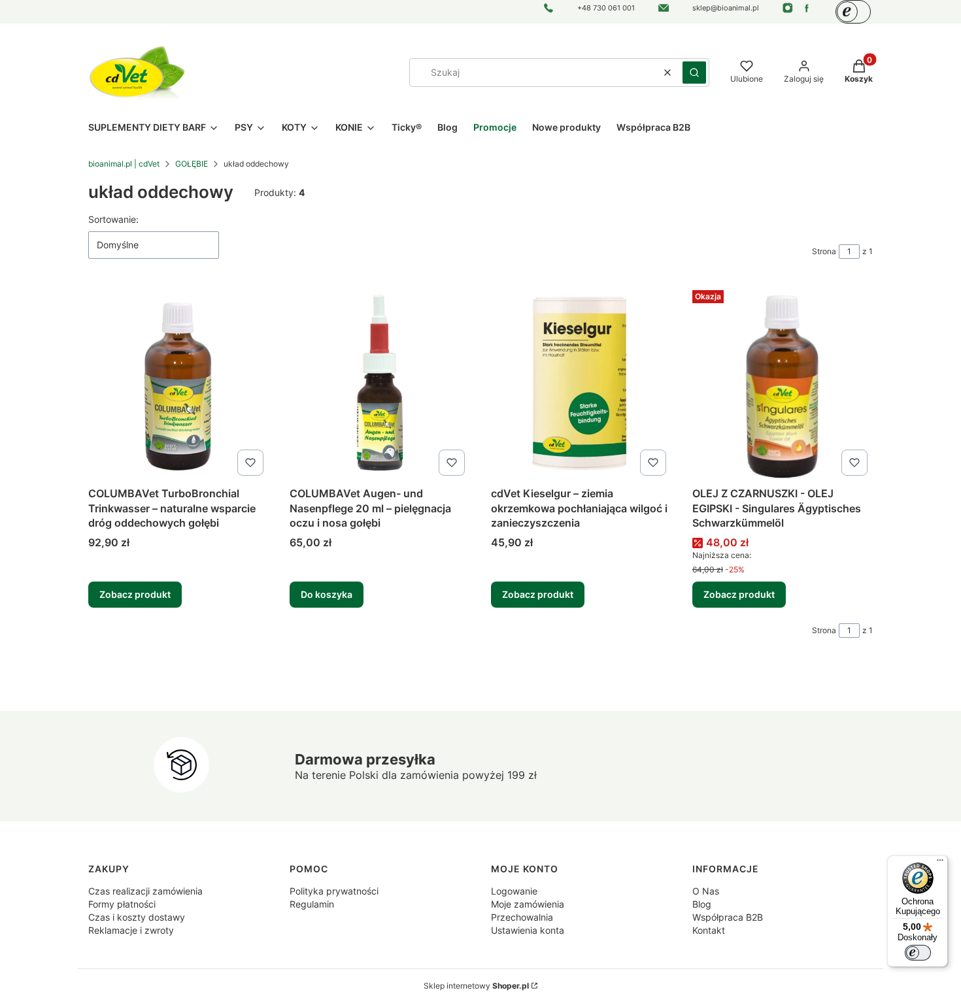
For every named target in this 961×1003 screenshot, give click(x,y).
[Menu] (940, 863)
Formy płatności (122, 904)
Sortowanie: (113, 219)
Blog (701, 904)
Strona (824, 251)
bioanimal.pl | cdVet (124, 164)
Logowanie (514, 890)
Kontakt (708, 930)
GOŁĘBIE (191, 164)
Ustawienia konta (527, 930)
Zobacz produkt (135, 594)
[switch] (918, 953)
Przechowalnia (522, 917)
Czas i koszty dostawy (136, 917)
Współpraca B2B (727, 917)
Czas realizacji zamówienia (145, 890)
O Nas (705, 890)
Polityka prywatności (334, 890)
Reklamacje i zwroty (131, 930)
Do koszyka (326, 594)
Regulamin (312, 904)
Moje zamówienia (527, 904)
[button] (694, 72)
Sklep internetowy (476, 986)
